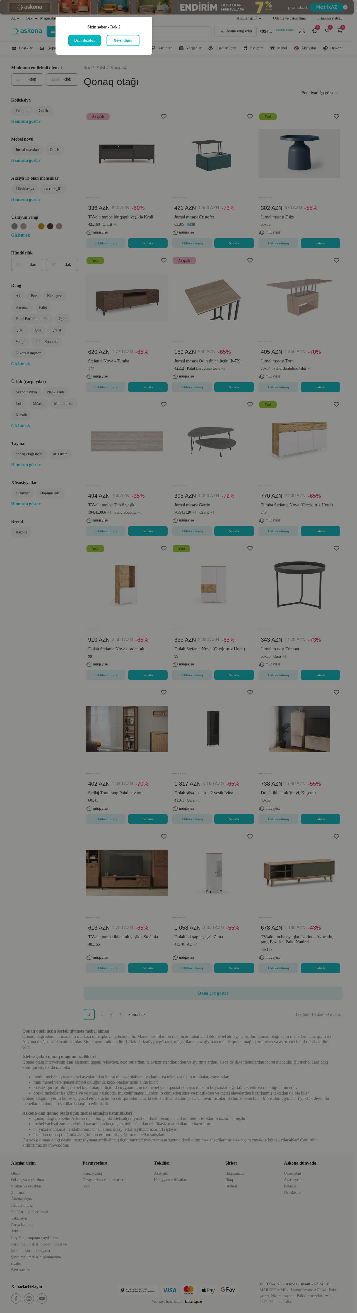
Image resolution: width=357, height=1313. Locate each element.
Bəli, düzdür (84, 40)
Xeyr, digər (123, 40)
